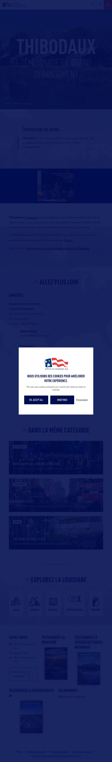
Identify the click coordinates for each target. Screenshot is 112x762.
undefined (62, 399)
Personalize (82, 400)
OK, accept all (36, 399)
